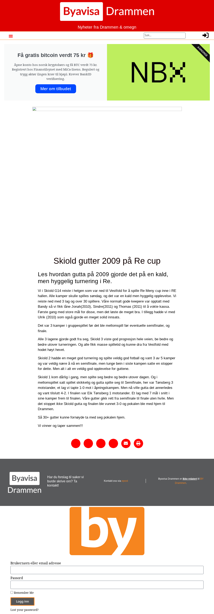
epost (125, 480)
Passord (16, 578)
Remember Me (23, 593)
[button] (10, 36)
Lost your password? (24, 610)
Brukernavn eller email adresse (35, 563)
